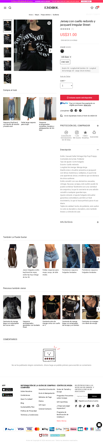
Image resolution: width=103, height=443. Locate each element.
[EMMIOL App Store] (7, 391)
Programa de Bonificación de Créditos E (62, 414)
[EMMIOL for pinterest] (93, 406)
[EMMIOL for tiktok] (84, 406)
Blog (22, 403)
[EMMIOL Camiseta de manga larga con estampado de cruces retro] (12, 307)
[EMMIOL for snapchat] (97, 406)
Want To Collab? (27, 399)
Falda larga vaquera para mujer (28, 123)
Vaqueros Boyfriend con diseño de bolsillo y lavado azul (11, 124)
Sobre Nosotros (26, 391)
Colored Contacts (45, 409)
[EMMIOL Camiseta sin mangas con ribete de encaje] (91, 307)
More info (87, 105)
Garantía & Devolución (47, 389)
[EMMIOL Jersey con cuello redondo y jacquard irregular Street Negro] (62, 52)
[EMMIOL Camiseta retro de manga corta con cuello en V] (51, 307)
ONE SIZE (65, 62)
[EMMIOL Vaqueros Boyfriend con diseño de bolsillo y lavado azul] (11, 108)
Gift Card (42, 405)
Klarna (41, 401)
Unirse (94, 396)
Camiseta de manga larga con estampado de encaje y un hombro (70, 323)
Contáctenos (25, 395)
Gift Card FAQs (62, 402)
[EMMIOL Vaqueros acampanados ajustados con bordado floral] (32, 307)
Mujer (37, 15)
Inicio (31, 15)
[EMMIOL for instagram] (80, 406)
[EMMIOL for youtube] (88, 406)
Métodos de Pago (45, 397)
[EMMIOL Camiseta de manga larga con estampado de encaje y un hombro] (71, 307)
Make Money (61, 421)
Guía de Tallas (65, 76)
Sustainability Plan (27, 407)
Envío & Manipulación (47, 393)
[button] (98, 259)
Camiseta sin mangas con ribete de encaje (90, 322)
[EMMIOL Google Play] (7, 396)
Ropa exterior (46, 15)
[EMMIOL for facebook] (76, 406)
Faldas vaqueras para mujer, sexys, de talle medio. (51, 272)
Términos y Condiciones (29, 415)
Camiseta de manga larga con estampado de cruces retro (11, 323)
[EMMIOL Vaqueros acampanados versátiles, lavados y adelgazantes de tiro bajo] (47, 108)
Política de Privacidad (29, 411)
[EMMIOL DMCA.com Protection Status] (57, 437)
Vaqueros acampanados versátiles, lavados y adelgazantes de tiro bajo (46, 126)
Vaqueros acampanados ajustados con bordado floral (31, 324)
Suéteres (56, 15)
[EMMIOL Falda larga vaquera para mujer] (29, 108)
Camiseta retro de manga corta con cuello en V (51, 323)
